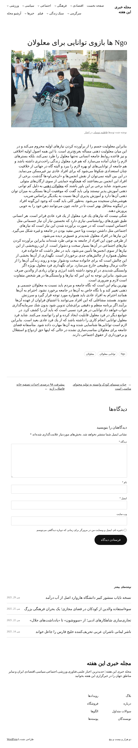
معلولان (90, 354)
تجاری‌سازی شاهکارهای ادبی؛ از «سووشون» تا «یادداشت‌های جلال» (80, 620)
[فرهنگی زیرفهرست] (55, 6)
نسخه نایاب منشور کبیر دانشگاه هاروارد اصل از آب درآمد (88, 598)
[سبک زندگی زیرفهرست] (47, 13)
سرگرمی (75, 13)
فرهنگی (62, 5)
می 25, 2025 (13, 608)
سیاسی (29, 5)
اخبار (86, 132)
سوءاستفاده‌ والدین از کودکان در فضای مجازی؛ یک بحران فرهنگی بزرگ (77, 609)
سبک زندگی (56, 13)
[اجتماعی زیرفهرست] (38, 6)
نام (124, 482)
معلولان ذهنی (53, 186)
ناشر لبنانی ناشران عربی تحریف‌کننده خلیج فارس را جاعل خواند (83, 632)
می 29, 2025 (13, 597)
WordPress (12, 739)
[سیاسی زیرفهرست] (23, 6)
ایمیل (123, 498)
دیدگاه (123, 441)
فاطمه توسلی (100, 132)
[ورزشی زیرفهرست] (8, 6)
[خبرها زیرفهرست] (25, 13)
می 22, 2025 (13, 620)
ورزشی (14, 5)
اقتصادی (78, 5)
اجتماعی (45, 5)
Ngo (123, 354)
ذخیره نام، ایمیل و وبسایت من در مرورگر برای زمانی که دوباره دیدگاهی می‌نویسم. (79, 530)
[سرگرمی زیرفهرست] (68, 13)
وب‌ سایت (122, 514)
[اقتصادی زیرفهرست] (71, 6)
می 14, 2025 (13, 631)
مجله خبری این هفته (109, 663)
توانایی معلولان (107, 354)
